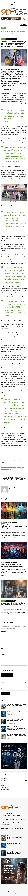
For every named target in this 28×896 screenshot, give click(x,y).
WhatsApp (14, 4)
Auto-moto (3, 778)
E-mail (3, 654)
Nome (2, 648)
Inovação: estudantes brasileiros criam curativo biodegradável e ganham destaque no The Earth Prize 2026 (17, 736)
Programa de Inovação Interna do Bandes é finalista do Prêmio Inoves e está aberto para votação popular (14, 526)
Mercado (3, 39)
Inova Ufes (22, 467)
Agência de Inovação (10, 467)
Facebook (11, 4)
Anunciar (16, 2)
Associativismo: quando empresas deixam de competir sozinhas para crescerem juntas (16, 705)
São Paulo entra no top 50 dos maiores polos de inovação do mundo (16, 712)
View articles (12, 488)
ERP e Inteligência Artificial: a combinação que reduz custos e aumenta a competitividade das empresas (16, 721)
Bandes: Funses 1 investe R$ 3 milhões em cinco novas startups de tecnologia (13, 603)
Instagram (12, 4)
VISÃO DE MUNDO (5, 789)
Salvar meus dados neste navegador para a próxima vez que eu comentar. (15, 669)
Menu (24, 24)
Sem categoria (4, 787)
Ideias (17, 467)
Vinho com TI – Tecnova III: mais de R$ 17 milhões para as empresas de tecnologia (13, 565)
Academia (3, 467)
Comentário (4, 631)
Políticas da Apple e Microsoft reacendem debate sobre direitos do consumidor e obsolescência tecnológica (16, 728)
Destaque (3, 780)
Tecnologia (9, 469)
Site (2, 661)
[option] (17, 28)
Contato (12, 2)
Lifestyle (3, 783)
